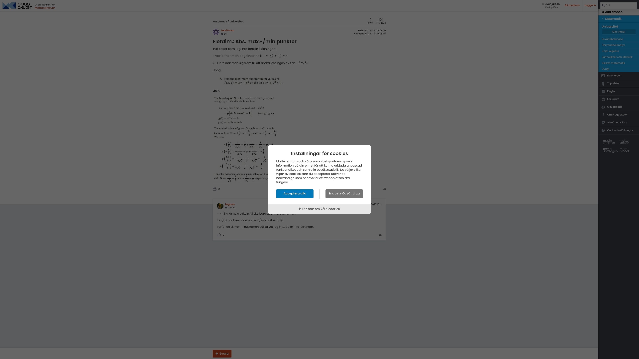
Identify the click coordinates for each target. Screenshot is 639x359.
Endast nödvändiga (344, 193)
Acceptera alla (295, 193)
